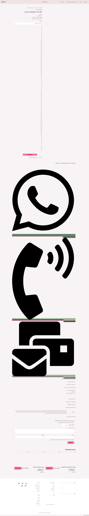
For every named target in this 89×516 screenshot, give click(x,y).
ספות (39, 497)
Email (42, 435)
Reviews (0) (58, 163)
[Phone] (22, 486)
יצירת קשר (53, 489)
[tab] (73, 163)
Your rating (71, 424)
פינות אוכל (38, 488)
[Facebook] (26, 483)
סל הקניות (53, 488)
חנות (54, 486)
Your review (71, 428)
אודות (54, 485)
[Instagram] (22, 483)
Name (72, 435)
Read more (49, 468)
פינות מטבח (37, 486)
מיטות (39, 500)
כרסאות (38, 491)
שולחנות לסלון (37, 485)
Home (41, 7)
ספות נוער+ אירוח (36, 7)
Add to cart (30, 154)
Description (73, 163)
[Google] (19, 483)
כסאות (38, 489)
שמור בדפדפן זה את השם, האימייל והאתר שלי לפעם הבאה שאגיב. (61, 439)
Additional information (65, 163)
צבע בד (40, 21)
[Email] (25, 486)
